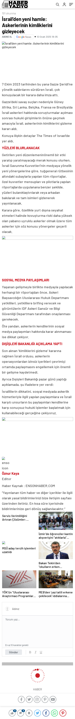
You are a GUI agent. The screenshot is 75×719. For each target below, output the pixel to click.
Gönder (13, 652)
